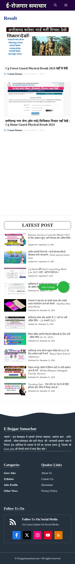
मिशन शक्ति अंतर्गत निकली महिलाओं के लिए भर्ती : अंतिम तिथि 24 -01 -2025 (49, 336)
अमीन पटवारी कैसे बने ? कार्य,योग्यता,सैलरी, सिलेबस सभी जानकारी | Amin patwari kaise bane (49, 254)
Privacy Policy (49, 491)
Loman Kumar (15, 74)
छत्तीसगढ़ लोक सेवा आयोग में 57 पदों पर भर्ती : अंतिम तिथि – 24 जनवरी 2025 (48, 319)
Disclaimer (47, 485)
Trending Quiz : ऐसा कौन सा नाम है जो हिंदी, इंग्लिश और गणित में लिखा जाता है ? (48, 386)
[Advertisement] (37, 178)
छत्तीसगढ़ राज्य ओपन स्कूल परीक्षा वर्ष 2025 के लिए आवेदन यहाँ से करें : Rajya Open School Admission (49, 353)
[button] (55, 5)
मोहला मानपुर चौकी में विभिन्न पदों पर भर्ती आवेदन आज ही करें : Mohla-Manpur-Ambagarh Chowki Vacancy (49, 370)
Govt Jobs (10, 473)
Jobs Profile (11, 485)
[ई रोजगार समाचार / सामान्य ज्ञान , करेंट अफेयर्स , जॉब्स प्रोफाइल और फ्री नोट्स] (26, 5)
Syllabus (9, 479)
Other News (11, 491)
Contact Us (47, 479)
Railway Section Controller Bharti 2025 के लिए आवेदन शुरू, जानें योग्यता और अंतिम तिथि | (49, 237)
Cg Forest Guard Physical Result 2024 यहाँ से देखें (36, 68)
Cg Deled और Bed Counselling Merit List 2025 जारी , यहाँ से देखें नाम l (47, 271)
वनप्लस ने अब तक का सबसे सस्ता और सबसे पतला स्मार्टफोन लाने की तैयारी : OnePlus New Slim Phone (49, 303)
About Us (46, 473)
